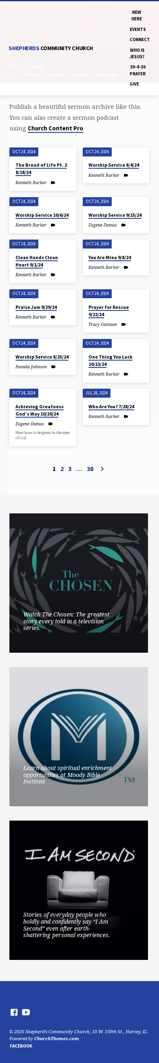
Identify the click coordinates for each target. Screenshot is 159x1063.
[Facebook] (14, 1012)
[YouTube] (26, 1012)
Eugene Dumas (102, 225)
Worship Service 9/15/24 (114, 215)
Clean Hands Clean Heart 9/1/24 (36, 261)
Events (138, 29)
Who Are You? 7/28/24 (111, 406)
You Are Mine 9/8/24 (109, 257)
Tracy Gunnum (102, 324)
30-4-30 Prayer (138, 70)
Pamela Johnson (31, 367)
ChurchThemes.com (56, 1038)
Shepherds (51, 48)
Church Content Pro (55, 128)
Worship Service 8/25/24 (41, 357)
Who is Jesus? (137, 53)
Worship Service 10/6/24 (41, 215)
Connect (140, 39)
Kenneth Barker (30, 182)
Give (134, 84)
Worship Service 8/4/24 (113, 165)
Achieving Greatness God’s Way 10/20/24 (39, 410)
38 (90, 468)
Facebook (21, 1046)
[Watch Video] (52, 182)
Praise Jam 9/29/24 (36, 307)
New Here (136, 15)
